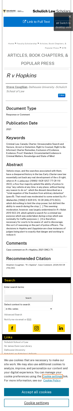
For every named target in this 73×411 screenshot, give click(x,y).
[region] (36, 382)
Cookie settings (52, 376)
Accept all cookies (36, 392)
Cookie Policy (52, 380)
